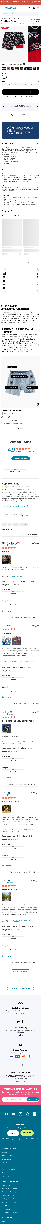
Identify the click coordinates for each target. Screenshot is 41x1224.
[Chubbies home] (9, 7)
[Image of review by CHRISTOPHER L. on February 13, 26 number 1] (6, 559)
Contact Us (5, 1206)
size (4, 525)
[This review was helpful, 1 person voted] (33, 617)
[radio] (4, 68)
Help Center (6, 1185)
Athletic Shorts (7, 1155)
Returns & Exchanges (9, 1188)
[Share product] (29, 115)
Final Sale (5, 27)
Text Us (13, 1133)
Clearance (5, 1173)
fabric (16, 525)
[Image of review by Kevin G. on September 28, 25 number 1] (6, 728)
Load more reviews (20, 971)
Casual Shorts (6, 1159)
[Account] (30, 7)
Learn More (20, 1081)
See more (6, 611)
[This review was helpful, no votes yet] (32, 784)
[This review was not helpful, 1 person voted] (37, 704)
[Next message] (37, 106)
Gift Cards (5, 1176)
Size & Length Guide (9, 1202)
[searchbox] (11, 515)
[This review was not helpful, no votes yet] (36, 617)
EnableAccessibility (36, 2)
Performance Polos (8, 1169)
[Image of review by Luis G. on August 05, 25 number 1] (6, 809)
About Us (5, 1221)
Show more (7, 529)
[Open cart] (34, 7)
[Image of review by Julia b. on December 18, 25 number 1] (6, 640)
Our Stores (20, 1013)
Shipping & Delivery (9, 1192)
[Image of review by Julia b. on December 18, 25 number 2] (16, 640)
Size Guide (35, 81)
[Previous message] (4, 106)
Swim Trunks (6, 1152)
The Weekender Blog (9, 1213)
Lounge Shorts (7, 1166)
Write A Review (20, 458)
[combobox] (30, 534)
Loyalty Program (7, 1209)
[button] (13, 44)
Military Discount (8, 1199)
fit (10, 525)
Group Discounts (8, 1195)
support (24, 525)
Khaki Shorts (6, 1162)
